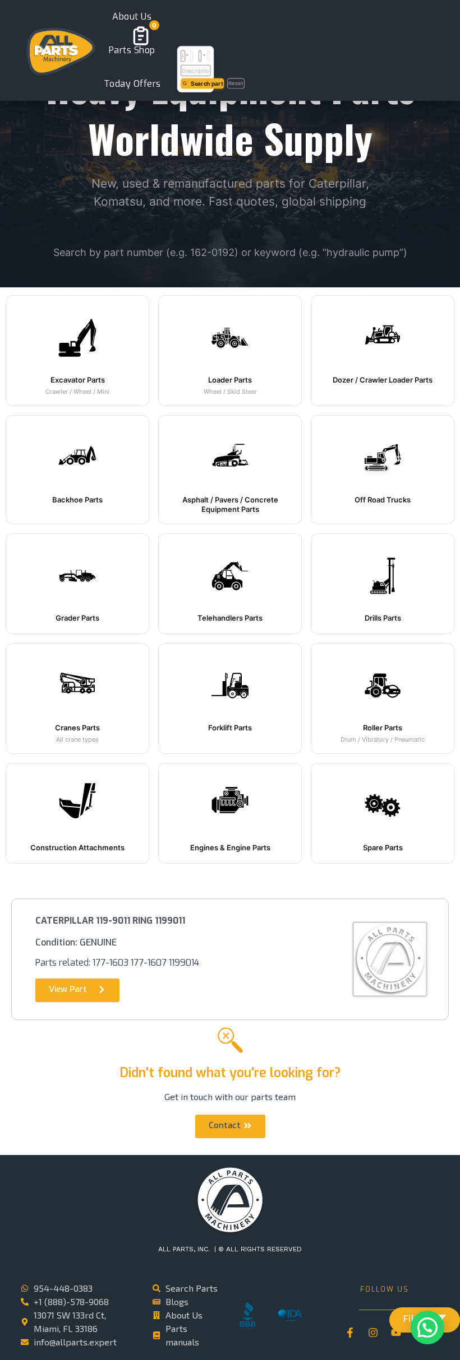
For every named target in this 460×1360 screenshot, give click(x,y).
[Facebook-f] (350, 1332)
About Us (131, 16)
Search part (207, 83)
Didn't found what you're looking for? (230, 1073)
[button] (77, 350)
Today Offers (132, 84)
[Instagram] (373, 1332)
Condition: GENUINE (76, 942)
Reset (236, 83)
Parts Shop (132, 50)
